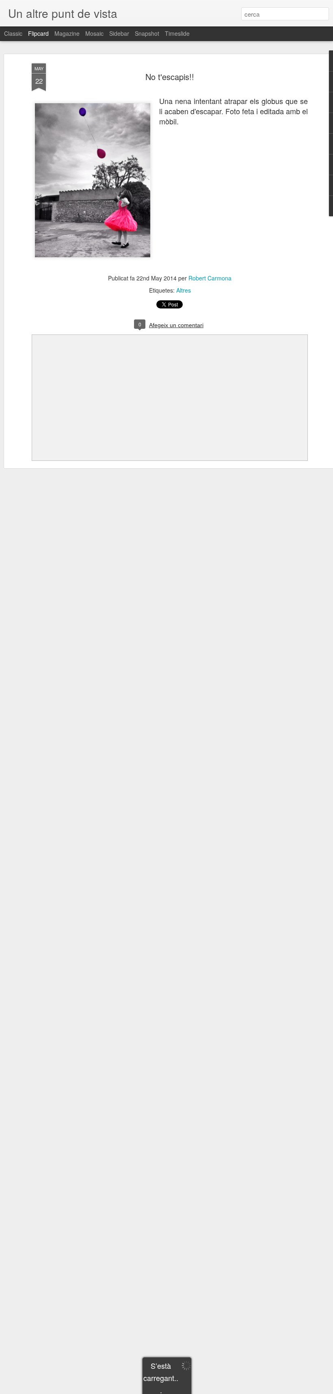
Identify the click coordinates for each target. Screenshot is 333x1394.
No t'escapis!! (169, 77)
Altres (183, 290)
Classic (13, 33)
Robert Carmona (209, 278)
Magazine (67, 33)
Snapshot (147, 33)
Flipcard (38, 33)
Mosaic (94, 33)
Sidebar (119, 33)
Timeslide (177, 33)
